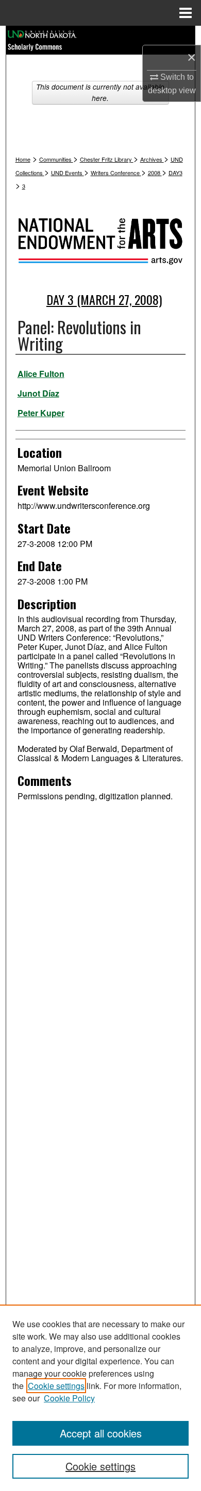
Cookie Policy (69, 1398)
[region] (100, 1398)
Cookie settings (56, 1386)
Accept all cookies (101, 1433)
